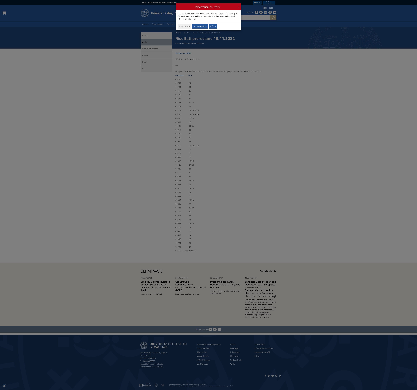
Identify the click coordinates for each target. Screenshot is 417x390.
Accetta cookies (200, 26)
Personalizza (184, 26)
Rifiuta (213, 26)
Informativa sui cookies (187, 19)
